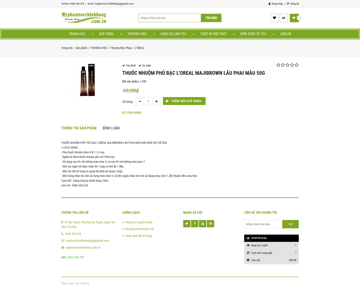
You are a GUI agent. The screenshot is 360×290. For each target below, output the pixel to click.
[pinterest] (210, 223)
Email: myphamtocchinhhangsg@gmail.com (111, 3)
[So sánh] (284, 18)
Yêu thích (131, 65)
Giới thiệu (106, 34)
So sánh (146, 65)
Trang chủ (77, 34)
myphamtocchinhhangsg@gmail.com (87, 240)
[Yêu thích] (274, 18)
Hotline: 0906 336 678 (72, 3)
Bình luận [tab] (111, 128)
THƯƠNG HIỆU (137, 34)
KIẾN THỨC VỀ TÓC (253, 34)
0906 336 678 (73, 233)
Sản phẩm (81, 48)
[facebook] (194, 223)
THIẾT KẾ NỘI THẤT (213, 34)
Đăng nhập (277, 3)
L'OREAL (139, 48)
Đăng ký (294, 3)
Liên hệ (285, 34)
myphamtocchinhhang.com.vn (83, 247)
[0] (293, 18)
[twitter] (186, 223)
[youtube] (202, 223)
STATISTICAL (259, 238)
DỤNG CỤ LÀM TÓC (173, 34)
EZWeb (85, 283)
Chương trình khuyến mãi (139, 229)
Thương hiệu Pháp (121, 48)
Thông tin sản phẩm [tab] (78, 128)
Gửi (290, 224)
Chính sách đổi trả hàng (138, 236)
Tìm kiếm (211, 18)
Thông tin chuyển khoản (138, 222)
